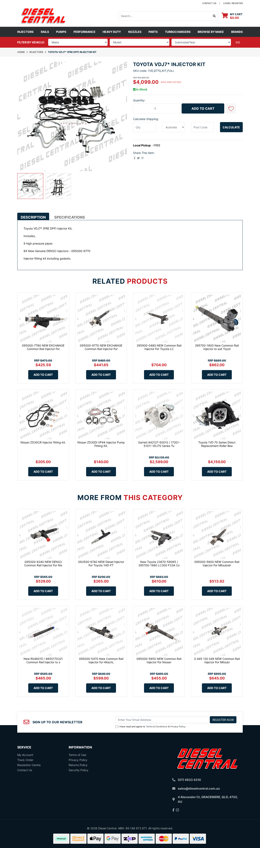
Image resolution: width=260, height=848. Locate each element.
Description (33, 217)
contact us (209, 3)
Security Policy (78, 770)
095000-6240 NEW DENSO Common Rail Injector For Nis (43, 563)
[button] (231, 108)
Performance (84, 31)
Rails (45, 31)
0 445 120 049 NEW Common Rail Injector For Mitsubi (217, 660)
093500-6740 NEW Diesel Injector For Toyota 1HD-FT (101, 563)
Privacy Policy (177, 726)
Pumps (61, 31)
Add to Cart (203, 108)
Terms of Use (77, 755)
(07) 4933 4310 (189, 780)
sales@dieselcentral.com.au (199, 788)
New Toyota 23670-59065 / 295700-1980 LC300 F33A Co (159, 563)
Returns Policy (78, 765)
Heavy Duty (112, 31)
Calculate (231, 127)
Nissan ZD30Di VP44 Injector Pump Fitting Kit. (101, 444)
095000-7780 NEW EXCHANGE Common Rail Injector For (43, 347)
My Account (25, 755)
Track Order (25, 760)
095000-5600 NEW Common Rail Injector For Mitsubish (216, 563)
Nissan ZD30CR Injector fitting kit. (43, 442)
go (238, 42)
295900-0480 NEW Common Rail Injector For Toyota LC (159, 347)
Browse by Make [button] (211, 31)
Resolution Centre (29, 765)
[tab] (33, 216)
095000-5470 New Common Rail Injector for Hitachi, (101, 660)
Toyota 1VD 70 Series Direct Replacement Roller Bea (216, 444)
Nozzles (134, 31)
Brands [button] (237, 31)
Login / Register (233, 3)
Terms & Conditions (156, 726)
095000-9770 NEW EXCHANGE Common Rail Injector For (101, 347)
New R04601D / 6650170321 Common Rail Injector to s (43, 660)
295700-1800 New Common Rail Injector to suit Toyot (217, 347)
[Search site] (214, 15)
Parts (153, 31)
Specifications (69, 217)
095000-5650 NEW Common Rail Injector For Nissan (158, 660)
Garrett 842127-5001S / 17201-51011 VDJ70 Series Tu (159, 444)
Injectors (25, 31)
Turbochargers (178, 31)
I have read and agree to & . (152, 726)
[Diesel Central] (43, 15)
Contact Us (24, 770)
